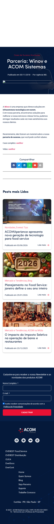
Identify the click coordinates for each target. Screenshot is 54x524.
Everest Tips (22, 227)
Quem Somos (25, 476)
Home (21, 472)
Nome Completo (10, 383)
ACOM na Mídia (35, 330)
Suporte (22, 488)
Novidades (35, 55)
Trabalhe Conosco (27, 492)
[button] (13, 165)
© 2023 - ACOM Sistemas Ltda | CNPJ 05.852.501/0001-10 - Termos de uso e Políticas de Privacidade (27, 511)
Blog (30, 280)
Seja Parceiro (25, 484)
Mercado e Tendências (16, 280)
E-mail (5, 393)
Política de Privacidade (13, 407)
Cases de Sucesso (22, 55)
